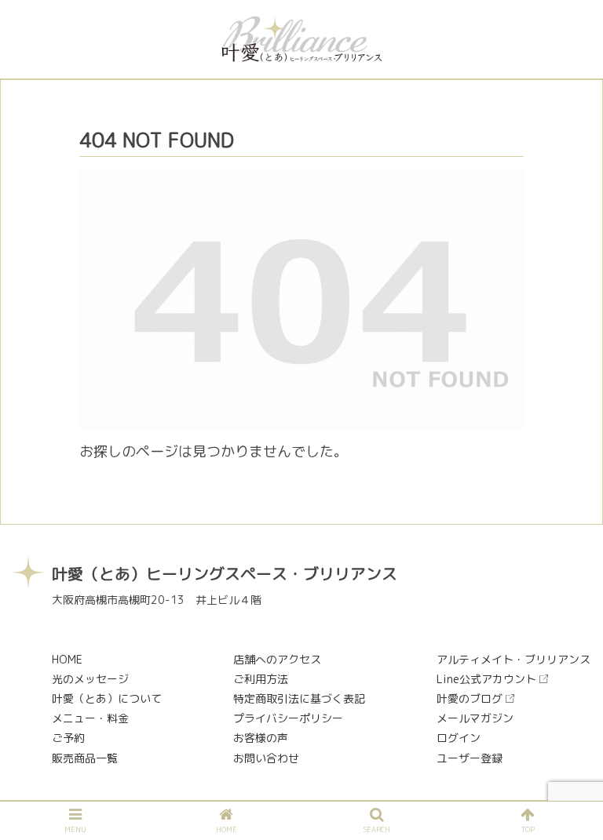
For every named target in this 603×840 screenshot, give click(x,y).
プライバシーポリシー (288, 718)
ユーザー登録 (469, 758)
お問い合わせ (266, 758)
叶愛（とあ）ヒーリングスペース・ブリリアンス (224, 573)
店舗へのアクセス (277, 659)
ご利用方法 (260, 678)
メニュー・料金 (90, 718)
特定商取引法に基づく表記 (299, 698)
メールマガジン (475, 718)
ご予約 (68, 737)
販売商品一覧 (85, 758)
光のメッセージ (90, 678)
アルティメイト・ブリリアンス (513, 659)
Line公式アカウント (486, 678)
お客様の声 (260, 737)
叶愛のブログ (469, 698)
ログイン (459, 737)
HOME (67, 659)
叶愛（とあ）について (107, 698)
